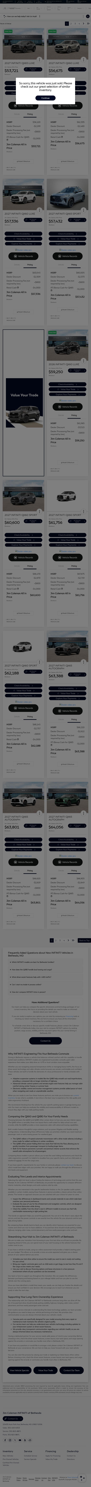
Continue (45, 98)
